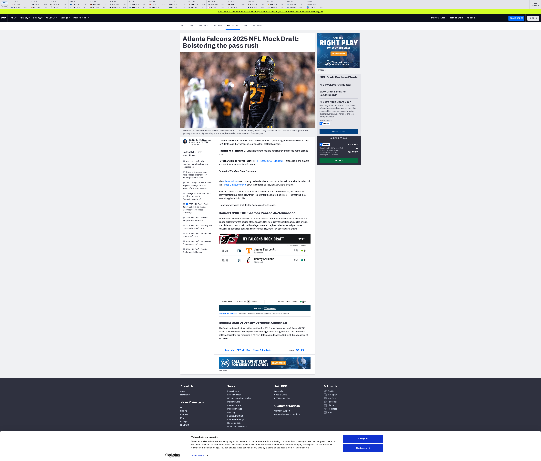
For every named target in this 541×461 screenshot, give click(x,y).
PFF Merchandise (282, 398)
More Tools (339, 131)
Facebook (332, 402)
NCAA (4, 6)
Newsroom (185, 395)
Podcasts (332, 409)
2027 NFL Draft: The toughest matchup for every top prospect (195, 164)
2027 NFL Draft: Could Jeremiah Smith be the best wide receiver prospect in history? (196, 208)
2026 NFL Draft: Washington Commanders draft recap (197, 227)
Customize (361, 448)
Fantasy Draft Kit (235, 416)
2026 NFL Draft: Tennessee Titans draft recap (197, 234)
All (183, 26)
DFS (245, 26)
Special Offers (280, 395)
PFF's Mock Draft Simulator (269, 161)
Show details (197, 455)
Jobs (182, 391)
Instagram (332, 395)
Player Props (233, 391)
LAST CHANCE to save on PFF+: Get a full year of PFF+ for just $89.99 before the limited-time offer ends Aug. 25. (270, 12)
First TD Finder (234, 395)
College (217, 26)
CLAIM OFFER (516, 18)
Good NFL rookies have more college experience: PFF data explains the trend (196, 175)
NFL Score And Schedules (239, 398)
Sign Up (339, 160)
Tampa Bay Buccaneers (234, 185)
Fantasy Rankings (235, 419)
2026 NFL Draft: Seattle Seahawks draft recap (195, 250)
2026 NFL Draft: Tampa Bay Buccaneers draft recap (197, 242)
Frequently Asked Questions (287, 414)
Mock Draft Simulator (237, 426)
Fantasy (203, 26)
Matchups (232, 412)
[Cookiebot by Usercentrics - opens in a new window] (172, 455)
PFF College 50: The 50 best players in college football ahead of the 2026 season (197, 185)
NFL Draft (233, 26)
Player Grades (233, 402)
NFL (4, 3)
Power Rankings (234, 409)
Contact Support (282, 411)
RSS (330, 412)
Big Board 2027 (234, 423)
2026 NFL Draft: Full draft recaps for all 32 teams (196, 219)
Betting (257, 26)
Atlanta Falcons (231, 181)
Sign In (533, 18)
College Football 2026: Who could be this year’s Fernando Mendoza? (197, 196)
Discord (331, 405)
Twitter (331, 391)
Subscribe (278, 391)
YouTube (332, 398)
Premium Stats (234, 405)
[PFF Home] (3, 18)
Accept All (363, 438)
